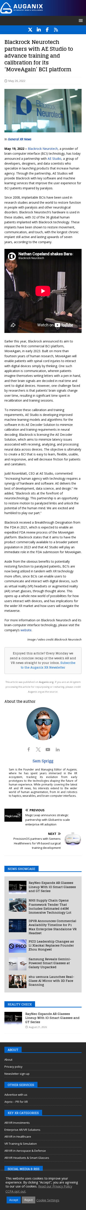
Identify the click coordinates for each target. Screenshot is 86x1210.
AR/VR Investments (17, 1123)
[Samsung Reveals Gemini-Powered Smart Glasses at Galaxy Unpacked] (17, 963)
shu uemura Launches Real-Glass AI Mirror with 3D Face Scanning (51, 980)
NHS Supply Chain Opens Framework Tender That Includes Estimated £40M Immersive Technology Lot (50, 906)
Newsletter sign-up (17, 1074)
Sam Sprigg (43, 761)
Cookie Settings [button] (47, 1200)
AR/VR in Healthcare (17, 1137)
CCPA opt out (16, 1191)
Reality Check (20, 1004)
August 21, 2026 (38, 1027)
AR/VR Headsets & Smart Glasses (26, 1158)
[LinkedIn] (39, 29)
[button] (80, 20)
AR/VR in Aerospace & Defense (25, 1151)
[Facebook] (47, 29)
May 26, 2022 (16, 81)
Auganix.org (46, 682)
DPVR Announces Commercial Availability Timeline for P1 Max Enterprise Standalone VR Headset (53, 927)
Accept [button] (13, 1200)
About (8, 1060)
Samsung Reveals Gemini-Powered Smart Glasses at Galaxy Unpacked (50, 963)
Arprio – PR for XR (16, 1102)
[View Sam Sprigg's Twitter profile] (38, 749)
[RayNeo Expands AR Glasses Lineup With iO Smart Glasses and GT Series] (17, 887)
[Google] (56, 29)
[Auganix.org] (43, 13)
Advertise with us (15, 1095)
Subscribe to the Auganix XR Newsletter (48, 665)
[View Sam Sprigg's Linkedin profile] (57, 749)
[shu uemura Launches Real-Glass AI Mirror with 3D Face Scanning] (17, 981)
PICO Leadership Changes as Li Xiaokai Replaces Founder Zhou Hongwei (51, 945)
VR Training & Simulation (20, 1144)
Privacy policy (13, 1067)
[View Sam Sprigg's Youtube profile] (48, 749)
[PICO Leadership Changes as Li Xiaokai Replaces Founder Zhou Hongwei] (17, 946)
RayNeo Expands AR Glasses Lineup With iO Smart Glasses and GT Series (52, 886)
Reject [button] (28, 1200)
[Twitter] (30, 29)
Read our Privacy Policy (55, 1186)
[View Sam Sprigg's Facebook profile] (28, 749)
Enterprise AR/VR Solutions (22, 1130)
